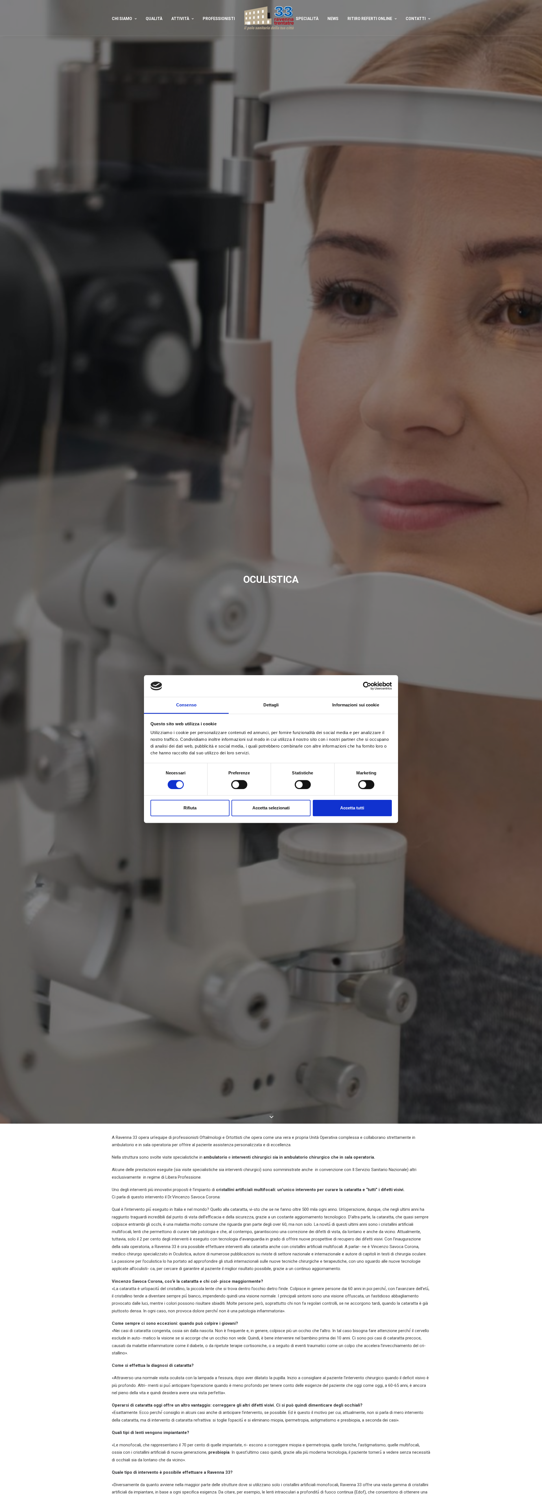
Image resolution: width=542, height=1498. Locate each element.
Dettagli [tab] (271, 704)
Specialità (307, 18)
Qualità (154, 18)
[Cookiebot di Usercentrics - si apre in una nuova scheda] (367, 686)
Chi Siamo (122, 18)
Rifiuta (189, 807)
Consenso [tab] (186, 704)
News (332, 18)
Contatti (416, 18)
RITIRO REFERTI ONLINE (370, 18)
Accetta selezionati (271, 807)
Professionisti (219, 18)
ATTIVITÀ (180, 18)
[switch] (239, 784)
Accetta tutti (352, 807)
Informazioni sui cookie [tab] (355, 704)
